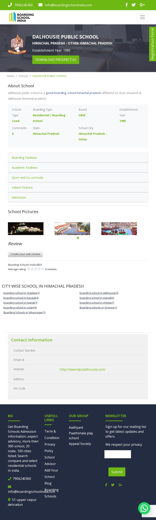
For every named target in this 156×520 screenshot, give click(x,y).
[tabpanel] (31, 228)
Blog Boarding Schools (51, 489)
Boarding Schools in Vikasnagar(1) (24, 312)
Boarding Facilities (24, 157)
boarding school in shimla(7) (97, 302)
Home (10, 76)
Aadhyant (76, 427)
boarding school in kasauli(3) (21, 298)
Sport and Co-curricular (28, 177)
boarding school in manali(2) (97, 298)
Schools (23, 76)
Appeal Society (80, 443)
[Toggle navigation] (142, 17)
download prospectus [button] (55, 60)
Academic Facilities (25, 167)
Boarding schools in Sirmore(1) (98, 307)
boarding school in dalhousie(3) (99, 293)
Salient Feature (22, 187)
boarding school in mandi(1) (20, 302)
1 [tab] (78, 238)
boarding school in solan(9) (20, 307)
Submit (117, 472)
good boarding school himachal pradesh (73, 93)
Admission (19, 197)
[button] (144, 508)
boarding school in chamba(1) (21, 293)
